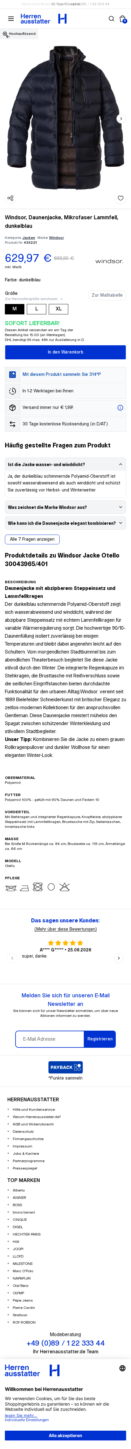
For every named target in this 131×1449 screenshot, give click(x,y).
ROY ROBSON (24, 1322)
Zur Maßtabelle (107, 295)
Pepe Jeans (23, 1300)
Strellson (20, 1315)
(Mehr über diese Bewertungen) (65, 929)
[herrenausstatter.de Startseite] (44, 19)
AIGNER (19, 1197)
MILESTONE (23, 1264)
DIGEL (18, 1227)
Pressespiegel (25, 1168)
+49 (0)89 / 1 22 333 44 (90, 4)
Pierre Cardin (24, 1308)
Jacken (28, 237)
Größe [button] (11, 293)
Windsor (56, 237)
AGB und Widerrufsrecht (33, 1124)
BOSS (17, 1205)
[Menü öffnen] (11, 19)
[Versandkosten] (120, 408)
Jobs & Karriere (26, 1153)
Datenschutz (23, 1131)
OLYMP (18, 1293)
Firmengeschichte (28, 1139)
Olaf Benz (21, 1286)
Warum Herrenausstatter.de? (37, 1117)
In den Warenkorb (65, 352)
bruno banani (24, 1212)
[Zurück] (7, 36)
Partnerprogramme (28, 1161)
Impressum (22, 1146)
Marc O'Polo (23, 1271)
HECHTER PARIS (27, 1234)
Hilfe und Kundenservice (34, 1109)
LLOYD (18, 1256)
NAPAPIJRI (22, 1278)
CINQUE (20, 1219)
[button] (111, 18)
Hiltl (16, 1241)
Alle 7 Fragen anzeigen (32, 539)
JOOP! (18, 1249)
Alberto (19, 1190)
